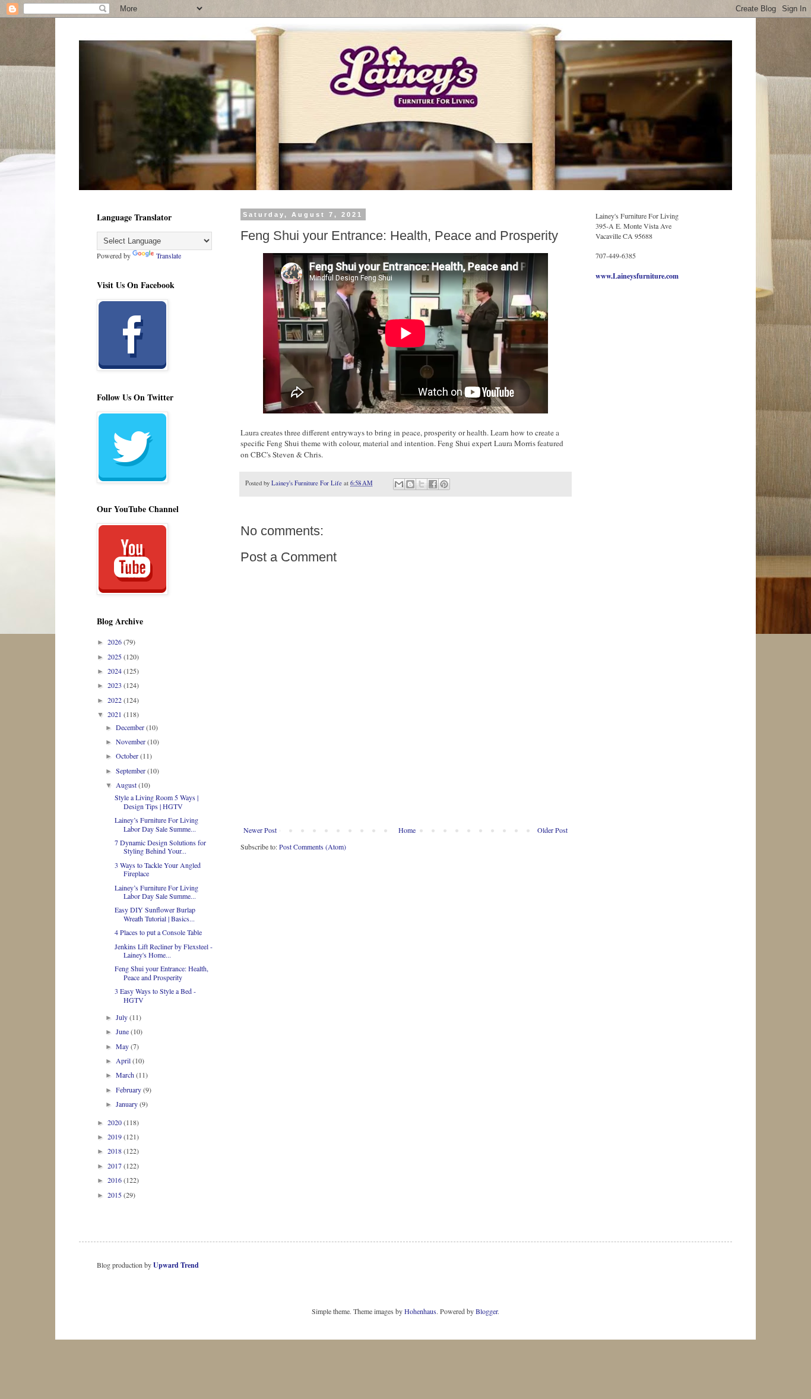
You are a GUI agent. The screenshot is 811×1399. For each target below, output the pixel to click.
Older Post (552, 830)
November (131, 741)
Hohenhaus (420, 1311)
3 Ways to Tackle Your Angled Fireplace (158, 869)
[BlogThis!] (410, 484)
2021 (115, 714)
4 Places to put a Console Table (158, 932)
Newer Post (260, 830)
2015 (115, 1194)
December (131, 727)
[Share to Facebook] (433, 484)
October (128, 755)
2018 (115, 1150)
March (126, 1074)
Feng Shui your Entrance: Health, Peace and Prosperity (161, 972)
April (124, 1060)
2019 (115, 1136)
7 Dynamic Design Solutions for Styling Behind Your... (160, 846)
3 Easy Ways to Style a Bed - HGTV (155, 995)
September (131, 770)
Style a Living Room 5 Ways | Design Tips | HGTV (156, 801)
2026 (115, 641)
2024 (115, 670)
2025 (115, 656)
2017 (115, 1165)
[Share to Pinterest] (444, 484)
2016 (115, 1180)
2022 (115, 700)
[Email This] (399, 484)
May (123, 1046)
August (127, 784)
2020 (115, 1122)
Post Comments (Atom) (312, 846)
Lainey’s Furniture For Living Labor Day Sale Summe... (156, 824)
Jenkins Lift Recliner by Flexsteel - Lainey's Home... (164, 950)
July (122, 1017)
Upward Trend (176, 1265)
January (128, 1104)
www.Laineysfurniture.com (637, 276)
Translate (168, 255)
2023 (115, 685)
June (123, 1031)
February (129, 1089)
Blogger (487, 1311)
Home (407, 830)
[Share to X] (421, 484)
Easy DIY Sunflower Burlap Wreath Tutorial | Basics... (155, 914)
